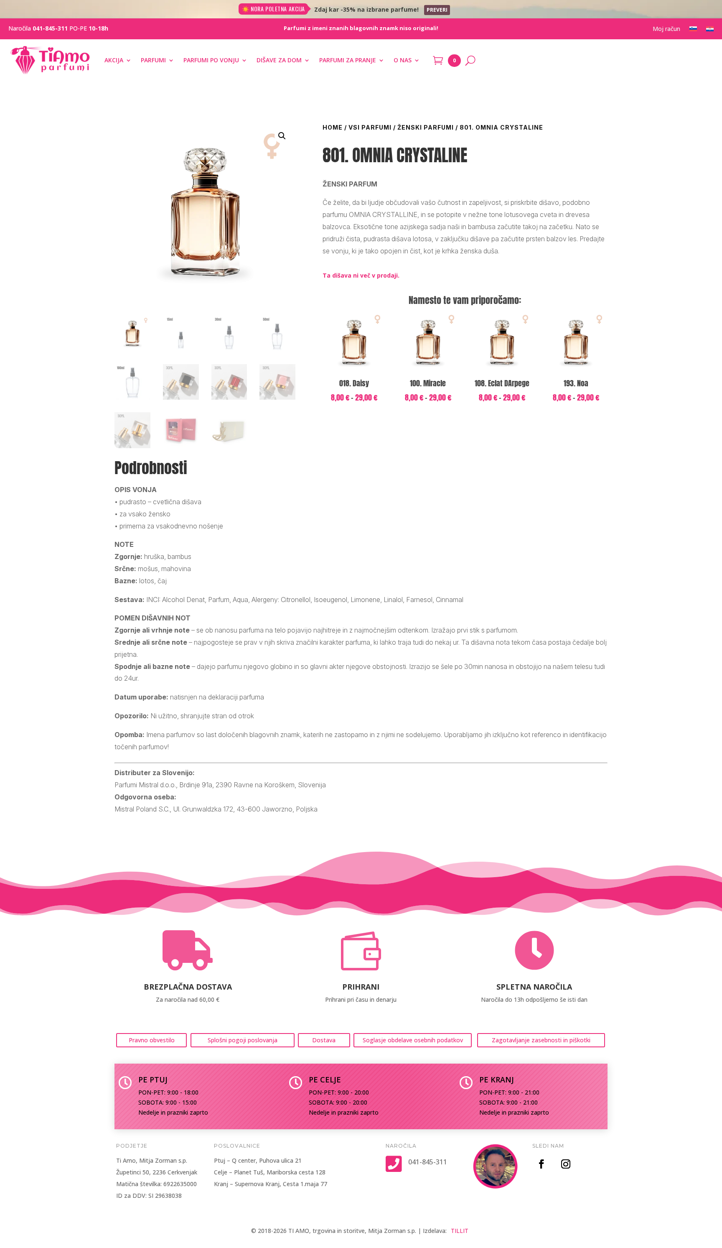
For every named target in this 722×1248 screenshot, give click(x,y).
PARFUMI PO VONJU (211, 60)
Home (333, 127)
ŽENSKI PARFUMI (425, 127)
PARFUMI (153, 60)
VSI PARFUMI (370, 127)
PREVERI (437, 9)
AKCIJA (113, 60)
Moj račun (666, 29)
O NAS (403, 60)
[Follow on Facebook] (541, 1164)
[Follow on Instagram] (566, 1164)
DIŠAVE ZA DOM (279, 60)
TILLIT (459, 1231)
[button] (282, 135)
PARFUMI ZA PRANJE (347, 60)
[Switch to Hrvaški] (710, 30)
